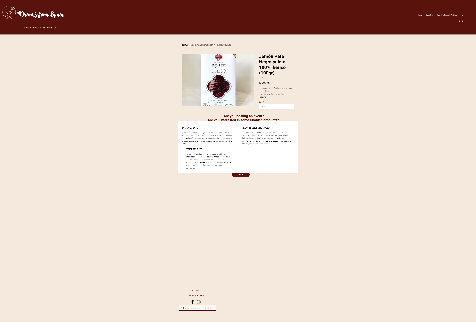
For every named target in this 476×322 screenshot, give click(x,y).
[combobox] (276, 106)
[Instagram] (463, 21)
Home (185, 44)
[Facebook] (459, 21)
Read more (263, 97)
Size (261, 102)
